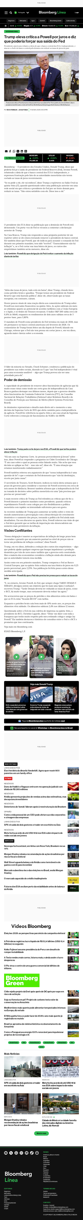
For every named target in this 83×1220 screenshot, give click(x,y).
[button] (6, 151)
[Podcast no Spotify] (37, 1153)
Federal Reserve (34, 1042)
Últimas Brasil (62, 1042)
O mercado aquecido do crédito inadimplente (25, 878)
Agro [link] (33, 21)
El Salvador (46, 1178)
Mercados (7, 1193)
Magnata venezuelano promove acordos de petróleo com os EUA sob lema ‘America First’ (64, 708)
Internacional (12, 31)
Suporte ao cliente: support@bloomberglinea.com (59, 1209)
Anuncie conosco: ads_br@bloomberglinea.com (58, 1211)
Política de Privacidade (50, 1195)
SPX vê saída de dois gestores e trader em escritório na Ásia (32, 825)
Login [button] (77, 13)
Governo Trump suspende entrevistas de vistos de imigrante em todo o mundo (40, 707)
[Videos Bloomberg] (41, 926)
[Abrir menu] (6, 12)
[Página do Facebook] (6, 1153)
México (45, 1158)
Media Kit (46, 1197)
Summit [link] (42, 21)
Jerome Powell (48, 1042)
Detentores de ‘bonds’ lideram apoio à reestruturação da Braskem (35, 806)
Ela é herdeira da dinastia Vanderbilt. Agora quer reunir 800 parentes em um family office (31, 772)
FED (24, 1042)
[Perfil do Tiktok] (32, 1153)
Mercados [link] (23, 21)
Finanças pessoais (10, 1203)
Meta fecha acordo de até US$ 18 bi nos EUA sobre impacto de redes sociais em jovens (58, 1085)
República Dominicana (50, 1181)
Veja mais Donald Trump (41, 684)
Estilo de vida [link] (70, 21)
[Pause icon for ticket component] (5, 26)
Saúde (6, 1206)
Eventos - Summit (48, 1205)
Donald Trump (14, 1042)
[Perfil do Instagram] (21, 1153)
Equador (46, 1170)
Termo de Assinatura (49, 1193)
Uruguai (45, 1174)
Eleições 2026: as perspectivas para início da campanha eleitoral (34, 933)
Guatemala (46, 1179)
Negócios (7, 1191)
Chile (44, 1166)
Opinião (6, 1205)
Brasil (45, 1157)
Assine (45, 1191)
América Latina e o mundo (51, 1155)
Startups (7, 1199)
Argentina (46, 1160)
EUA (72, 1042)
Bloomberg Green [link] (55, 21)
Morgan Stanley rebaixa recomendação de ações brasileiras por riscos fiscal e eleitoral (21, 1122)
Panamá (45, 1172)
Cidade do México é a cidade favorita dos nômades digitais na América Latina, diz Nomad (59, 1123)
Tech (5, 1197)
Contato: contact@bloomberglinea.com (55, 1207)
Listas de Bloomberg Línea (12, 1195)
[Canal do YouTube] (16, 1153)
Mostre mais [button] (41, 1133)
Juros (41, 1047)
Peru (44, 1168)
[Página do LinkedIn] (26, 1153)
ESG (5, 1201)
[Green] (41, 980)
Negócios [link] (11, 21)
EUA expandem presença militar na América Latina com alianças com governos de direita (16, 708)
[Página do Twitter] (11, 1153)
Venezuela (46, 1164)
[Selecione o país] (28, 12)
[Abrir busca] (11, 12)
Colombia (46, 1162)
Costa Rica (46, 1176)
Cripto (6, 1208)
